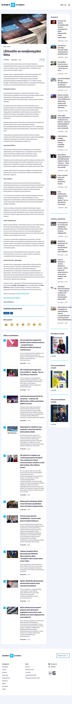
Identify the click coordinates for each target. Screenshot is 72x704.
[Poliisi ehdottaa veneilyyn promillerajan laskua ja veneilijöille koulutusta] (53, 143)
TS (21, 294)
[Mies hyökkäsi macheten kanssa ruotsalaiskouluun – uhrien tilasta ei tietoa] (53, 68)
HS (19, 294)
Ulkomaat (5, 675)
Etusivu (27, 667)
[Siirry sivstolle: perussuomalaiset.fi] (58, 673)
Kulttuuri (5, 681)
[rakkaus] (34, 324)
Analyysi (6, 313)
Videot (4, 684)
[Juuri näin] (6, 324)
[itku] (17, 324)
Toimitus (28, 672)
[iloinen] (12, 324)
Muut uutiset (6, 678)
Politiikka (6, 60)
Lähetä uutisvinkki (30, 675)
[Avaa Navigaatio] (69, 5)
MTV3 (27, 294)
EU (11, 313)
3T (16, 294)
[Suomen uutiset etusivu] (13, 5)
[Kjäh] (40, 324)
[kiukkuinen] (23, 324)
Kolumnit (5, 686)
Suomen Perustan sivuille (11, 298)
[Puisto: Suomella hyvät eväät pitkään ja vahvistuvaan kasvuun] (53, 181)
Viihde (4, 689)
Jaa (41, 59)
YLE (24, 294)
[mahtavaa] (29, 324)
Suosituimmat (29, 670)
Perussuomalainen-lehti (32, 678)
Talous (4, 670)
